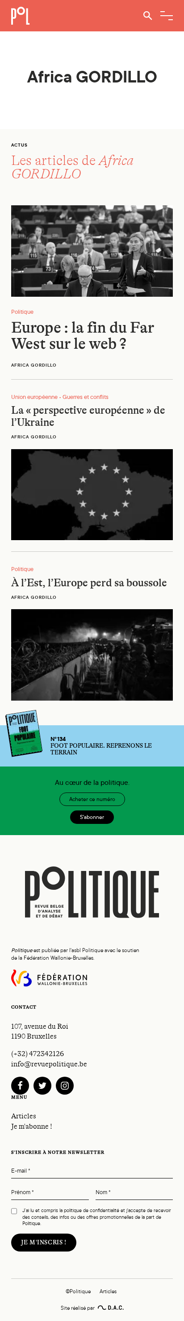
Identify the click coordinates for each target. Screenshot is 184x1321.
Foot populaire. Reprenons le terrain (101, 746)
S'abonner (92, 817)
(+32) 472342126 (37, 1054)
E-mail (20, 1171)
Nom (103, 1192)
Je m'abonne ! (31, 1126)
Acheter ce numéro (92, 799)
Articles (23, 1116)
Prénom (22, 1192)
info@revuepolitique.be (49, 1064)
